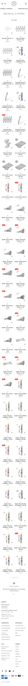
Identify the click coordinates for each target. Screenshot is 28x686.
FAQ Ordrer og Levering (6, 650)
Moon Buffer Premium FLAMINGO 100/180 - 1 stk (20, 84)
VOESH (17, 664)
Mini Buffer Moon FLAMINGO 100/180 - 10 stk (7, 84)
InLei (16, 659)
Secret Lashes (18, 661)
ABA (7, 36)
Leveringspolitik (4, 630)
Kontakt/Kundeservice (20, 628)
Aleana (16, 666)
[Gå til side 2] (17, 577)
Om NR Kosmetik (19, 625)
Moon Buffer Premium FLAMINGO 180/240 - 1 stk (20, 131)
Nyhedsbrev (18, 635)
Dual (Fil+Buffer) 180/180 (20, 197)
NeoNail (17, 651)
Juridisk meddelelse (5, 637)
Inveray (17, 649)
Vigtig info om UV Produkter (5, 659)
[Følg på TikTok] (13, 671)
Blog (16, 633)
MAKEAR (17, 654)
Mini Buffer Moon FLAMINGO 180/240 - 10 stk (7, 131)
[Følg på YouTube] (10, 671)
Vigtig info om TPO (5, 655)
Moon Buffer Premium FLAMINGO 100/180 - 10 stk (7, 107)
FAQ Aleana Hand (5, 653)
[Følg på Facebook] (2, 671)
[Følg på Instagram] (6, 671)
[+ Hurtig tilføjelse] (12, 33)
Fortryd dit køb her (5, 639)
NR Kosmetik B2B (19, 630)
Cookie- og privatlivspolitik (4, 633)
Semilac (17, 646)
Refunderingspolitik (5, 628)
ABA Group (17, 656)
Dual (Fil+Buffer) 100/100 (7, 197)
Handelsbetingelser (5, 625)
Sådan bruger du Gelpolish (5, 647)
